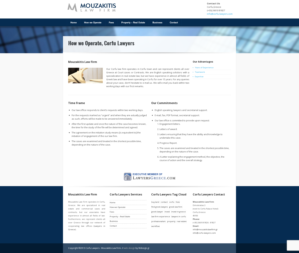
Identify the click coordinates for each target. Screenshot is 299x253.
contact (164, 202)
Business (157, 22)
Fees (111, 22)
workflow (155, 226)
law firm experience (160, 216)
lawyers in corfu (178, 216)
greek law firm (175, 207)
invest (167, 211)
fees (178, 202)
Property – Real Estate (133, 22)
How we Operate (92, 22)
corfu (171, 202)
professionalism (158, 221)
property (171, 221)
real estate (182, 221)
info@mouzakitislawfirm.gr (205, 229)
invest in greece (178, 211)
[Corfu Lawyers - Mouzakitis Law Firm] (106, 8)
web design (129, 248)
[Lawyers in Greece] (149, 180)
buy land (155, 202)
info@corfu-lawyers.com (220, 13)
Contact (174, 22)
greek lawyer (157, 211)
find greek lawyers (159, 207)
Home (73, 22)
